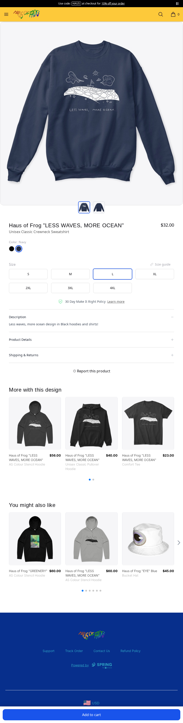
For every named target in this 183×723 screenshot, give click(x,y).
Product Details (20, 339)
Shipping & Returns (23, 355)
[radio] (28, 274)
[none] (160, 264)
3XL (70, 288)
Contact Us (102, 651)
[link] (35, 423)
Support (48, 651)
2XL (28, 288)
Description (17, 317)
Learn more (116, 301)
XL (154, 274)
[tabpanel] (91, 113)
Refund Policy (131, 651)
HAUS (76, 3)
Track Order (74, 651)
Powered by (80, 665)
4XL (112, 288)
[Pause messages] (177, 3)
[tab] (84, 207)
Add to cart (91, 714)
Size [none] (12, 264)
